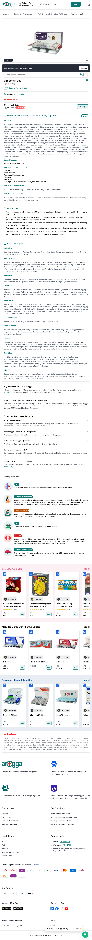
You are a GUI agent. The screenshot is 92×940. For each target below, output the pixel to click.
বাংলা (86, 116)
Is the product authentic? (14, 420)
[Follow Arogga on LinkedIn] (52, 908)
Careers (5, 814)
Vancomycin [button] (19, 94)
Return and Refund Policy (11, 824)
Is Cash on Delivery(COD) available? (18, 441)
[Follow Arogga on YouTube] (66, 908)
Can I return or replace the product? (18, 461)
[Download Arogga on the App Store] (18, 908)
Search (76, 4)
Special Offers (7, 856)
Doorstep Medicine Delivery (60, 821)
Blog (3, 841)
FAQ (3, 845)
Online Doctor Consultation (60, 814)
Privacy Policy (7, 817)
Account (5, 849)
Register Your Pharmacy (11, 852)
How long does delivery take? (15, 450)
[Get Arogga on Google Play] (6, 908)
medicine (7, 392)
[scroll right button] (88, 595)
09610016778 (65, 841)
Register (83, 68)
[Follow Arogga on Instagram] (61, 908)
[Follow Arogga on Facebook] (57, 908)
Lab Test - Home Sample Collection (63, 817)
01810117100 (66, 845)
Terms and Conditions (10, 821)
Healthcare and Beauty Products (62, 824)
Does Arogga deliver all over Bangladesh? (20, 432)
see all (87, 569)
